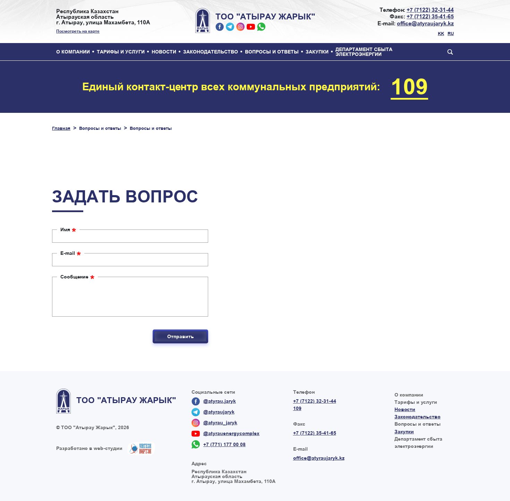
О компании (73, 52)
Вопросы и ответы (272, 52)
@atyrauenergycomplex (251, 27)
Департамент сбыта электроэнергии (363, 52)
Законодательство (210, 52)
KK (441, 33)
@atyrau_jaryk (240, 27)
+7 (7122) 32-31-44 (430, 10)
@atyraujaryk (230, 27)
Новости (164, 52)
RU (451, 33)
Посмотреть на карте (78, 31)
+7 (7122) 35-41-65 (430, 16)
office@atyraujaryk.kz (425, 23)
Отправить (180, 336)
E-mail (70, 253)
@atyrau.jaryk (219, 27)
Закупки (317, 52)
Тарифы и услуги (121, 52)
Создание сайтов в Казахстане (141, 449)
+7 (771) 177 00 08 (261, 27)
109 (409, 87)
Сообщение (77, 276)
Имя (68, 229)
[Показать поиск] (448, 52)
